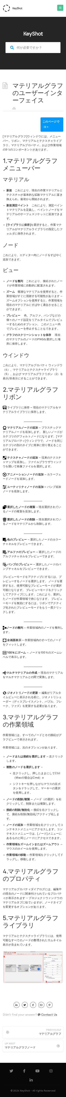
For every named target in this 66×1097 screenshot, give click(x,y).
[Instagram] (51, 1071)
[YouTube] (37, 1071)
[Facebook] (24, 1071)
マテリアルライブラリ (32, 229)
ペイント (42, 209)
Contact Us (49, 1014)
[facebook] (33, 1005)
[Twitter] (11, 1071)
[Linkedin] (31, 1081)
